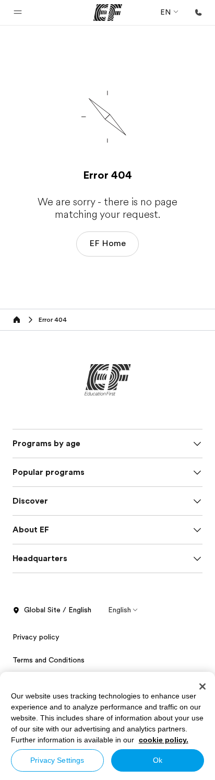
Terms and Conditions (49, 660)
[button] (18, 12)
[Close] (202, 686)
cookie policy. (163, 740)
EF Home (107, 243)
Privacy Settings (57, 760)
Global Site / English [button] (57, 610)
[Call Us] (198, 12)
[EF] (107, 12)
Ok (157, 760)
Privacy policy (36, 637)
